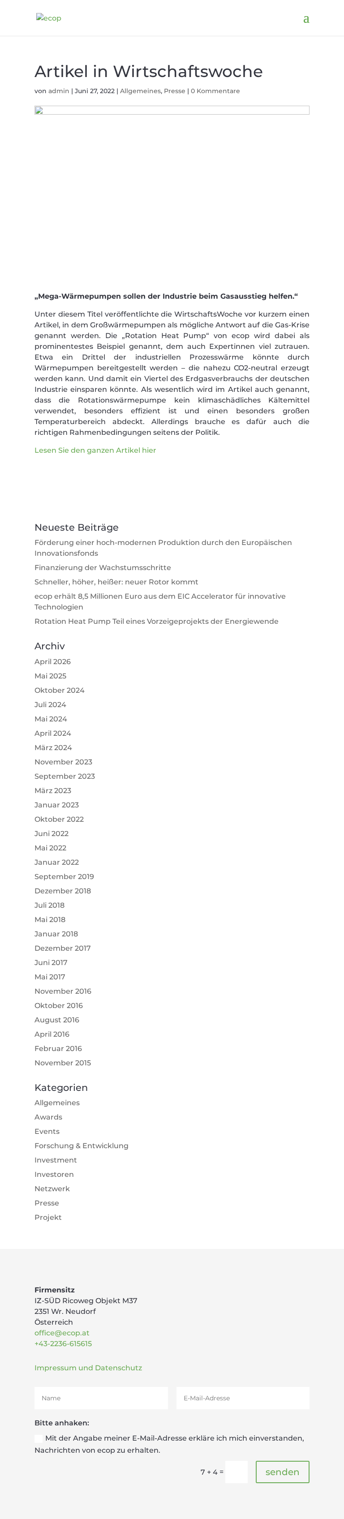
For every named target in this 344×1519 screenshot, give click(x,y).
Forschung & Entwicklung (81, 1145)
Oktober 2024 (59, 690)
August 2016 (56, 1020)
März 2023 (52, 790)
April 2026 (52, 661)
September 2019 (64, 876)
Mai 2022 (50, 848)
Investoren (54, 1174)
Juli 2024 (50, 704)
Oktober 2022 (59, 819)
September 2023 (64, 776)
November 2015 (62, 1063)
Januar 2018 (56, 934)
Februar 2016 (58, 1048)
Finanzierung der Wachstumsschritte (102, 567)
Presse (174, 91)
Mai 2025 (50, 676)
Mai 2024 (50, 719)
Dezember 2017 (62, 948)
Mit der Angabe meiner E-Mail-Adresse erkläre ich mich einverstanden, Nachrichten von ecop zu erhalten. (169, 1444)
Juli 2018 (49, 905)
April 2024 (52, 733)
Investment (55, 1160)
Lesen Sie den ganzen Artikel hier (95, 450)
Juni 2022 (51, 833)
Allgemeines (140, 91)
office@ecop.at (62, 1333)
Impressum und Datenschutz (88, 1368)
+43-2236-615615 (63, 1343)
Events (47, 1131)
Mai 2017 (49, 977)
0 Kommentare (215, 91)
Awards (48, 1117)
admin (58, 91)
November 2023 (63, 762)
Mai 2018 (49, 919)
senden (283, 1472)
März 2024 (53, 747)
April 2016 (51, 1034)
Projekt (48, 1217)
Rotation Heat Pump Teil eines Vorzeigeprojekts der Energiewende (156, 621)
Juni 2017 (51, 962)
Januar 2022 (56, 862)
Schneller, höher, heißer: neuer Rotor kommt (116, 582)
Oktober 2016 (58, 1005)
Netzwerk (52, 1188)
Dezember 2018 (62, 891)
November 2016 (62, 991)
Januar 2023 (56, 805)
